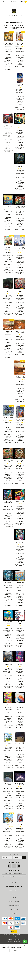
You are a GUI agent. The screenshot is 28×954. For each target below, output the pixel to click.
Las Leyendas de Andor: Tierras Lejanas (8, 43)
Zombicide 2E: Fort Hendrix (20, 460)
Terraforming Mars (8, 331)
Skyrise (8, 247)
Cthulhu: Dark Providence (20, 165)
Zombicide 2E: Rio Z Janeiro (8, 460)
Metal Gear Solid (19, 622)
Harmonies (8, 206)
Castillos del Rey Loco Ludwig (20, 248)
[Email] (18, 866)
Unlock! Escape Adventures (19, 541)
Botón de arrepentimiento (14, 939)
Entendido (14, 951)
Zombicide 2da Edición (20, 290)
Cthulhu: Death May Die (8, 290)
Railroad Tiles (20, 582)
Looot (8, 824)
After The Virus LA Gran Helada (8, 418)
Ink (20, 704)
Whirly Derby (20, 501)
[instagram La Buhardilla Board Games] (9, 866)
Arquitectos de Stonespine (19, 419)
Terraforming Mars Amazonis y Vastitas (20, 331)
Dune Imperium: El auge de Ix (8, 784)
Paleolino (8, 743)
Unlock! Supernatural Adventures (8, 502)
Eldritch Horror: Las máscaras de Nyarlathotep (8, 663)
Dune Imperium (19, 743)
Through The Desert (20, 85)
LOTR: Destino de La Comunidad (20, 206)
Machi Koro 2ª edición (8, 622)
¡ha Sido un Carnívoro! (20, 43)
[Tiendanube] (14, 942)
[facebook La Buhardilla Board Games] (14, 866)
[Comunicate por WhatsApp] (25, 941)
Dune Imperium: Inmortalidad (19, 784)
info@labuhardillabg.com (18, 873)
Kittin (20, 824)
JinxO (8, 704)
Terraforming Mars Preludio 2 (20, 377)
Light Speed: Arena (19, 663)
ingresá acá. (25, 937)
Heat (19, 125)
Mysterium (8, 582)
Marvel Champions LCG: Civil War (8, 126)
